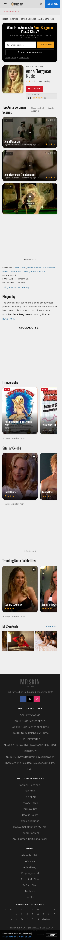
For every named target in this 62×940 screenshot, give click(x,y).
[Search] (41, 4)
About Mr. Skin (30, 855)
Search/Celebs (28, 19)
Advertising (29, 867)
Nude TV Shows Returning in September (30, 757)
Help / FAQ (30, 797)
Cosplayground (30, 873)
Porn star (41, 271)
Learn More (25, 933)
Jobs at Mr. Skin (30, 879)
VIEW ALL (46, 919)
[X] (30, 699)
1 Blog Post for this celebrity (15, 287)
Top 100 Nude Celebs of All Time (30, 733)
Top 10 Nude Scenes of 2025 (30, 721)
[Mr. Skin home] (17, 4)
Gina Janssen (28, 175)
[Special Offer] (29, 353)
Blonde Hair (40, 267)
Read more (8, 319)
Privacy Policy (10, 58)
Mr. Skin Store (30, 885)
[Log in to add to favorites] (34, 456)
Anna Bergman (12, 141)
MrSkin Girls (12, 11)
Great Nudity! (20, 267)
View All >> (51, 626)
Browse (14, 19)
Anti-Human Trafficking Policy (29, 839)
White (30, 267)
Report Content (30, 833)
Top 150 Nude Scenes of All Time (30, 727)
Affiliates (30, 861)
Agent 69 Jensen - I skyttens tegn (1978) (22, 144)
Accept (51, 935)
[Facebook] (23, 699)
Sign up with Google (31, 52)
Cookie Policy (30, 815)
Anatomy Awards (30, 715)
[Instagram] (37, 699)
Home (5, 19)
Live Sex (29, 897)
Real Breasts (17, 271)
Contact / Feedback (30, 785)
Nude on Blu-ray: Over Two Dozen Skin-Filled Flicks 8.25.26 (30, 748)
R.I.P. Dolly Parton (30, 739)
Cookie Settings (30, 821)
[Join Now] (52, 4)
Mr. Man (30, 891)
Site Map (30, 791)
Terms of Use (24, 58)
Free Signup (46, 45)
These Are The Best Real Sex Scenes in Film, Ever (30, 766)
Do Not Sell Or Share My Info (29, 827)
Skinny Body (30, 271)
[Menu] (5, 4)
